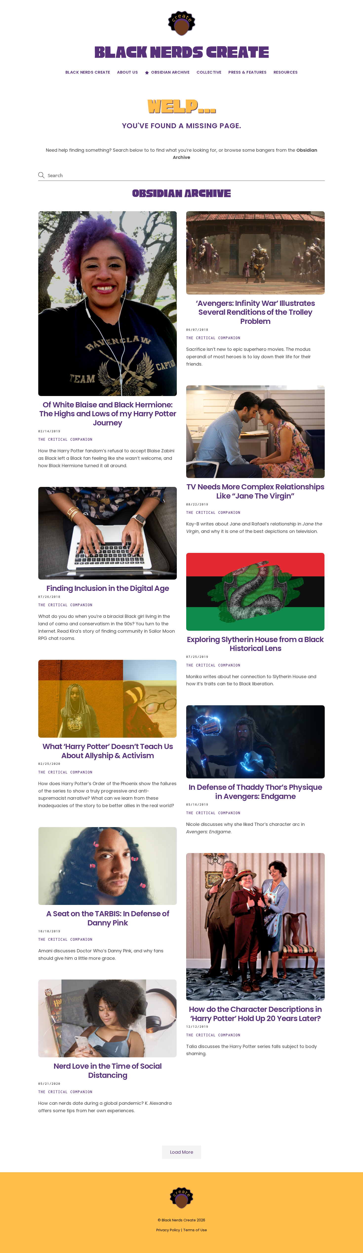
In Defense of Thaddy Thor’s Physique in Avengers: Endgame (255, 792)
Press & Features (247, 72)
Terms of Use (195, 1230)
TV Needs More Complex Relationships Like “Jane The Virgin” (255, 491)
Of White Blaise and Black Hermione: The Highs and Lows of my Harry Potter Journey (107, 413)
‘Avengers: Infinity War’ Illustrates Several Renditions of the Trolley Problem (255, 312)
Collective (209, 72)
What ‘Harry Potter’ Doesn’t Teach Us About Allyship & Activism (107, 751)
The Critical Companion (65, 439)
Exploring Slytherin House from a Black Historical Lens (255, 644)
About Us (127, 72)
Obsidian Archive (170, 72)
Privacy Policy (168, 1230)
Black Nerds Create (87, 72)
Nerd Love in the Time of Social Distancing (108, 1071)
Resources (286, 72)
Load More (181, 1152)
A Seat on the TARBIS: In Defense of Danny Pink (107, 918)
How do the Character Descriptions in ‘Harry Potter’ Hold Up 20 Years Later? (255, 1014)
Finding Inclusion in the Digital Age (107, 588)
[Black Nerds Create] (181, 1208)
